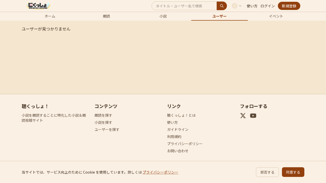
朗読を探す (103, 115)
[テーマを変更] (237, 5)
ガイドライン (177, 129)
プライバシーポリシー (185, 143)
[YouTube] (253, 116)
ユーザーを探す (106, 129)
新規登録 (289, 5)
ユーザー (219, 16)
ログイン (268, 5)
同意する (293, 172)
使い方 (252, 5)
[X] (243, 116)
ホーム (50, 16)
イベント (276, 16)
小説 (163, 16)
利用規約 (174, 136)
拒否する (267, 172)
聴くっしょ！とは (181, 115)
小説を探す (103, 122)
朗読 (106, 16)
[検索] (222, 6)
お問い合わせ (177, 150)
